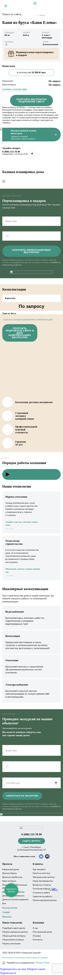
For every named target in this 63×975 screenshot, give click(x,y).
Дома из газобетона (12, 877)
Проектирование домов (45, 900)
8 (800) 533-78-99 (11, 151)
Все (4, 903)
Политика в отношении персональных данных (25, 957)
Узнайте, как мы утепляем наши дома (21, 523)
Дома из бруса (9, 873)
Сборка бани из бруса (13, 939)
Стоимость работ (41, 892)
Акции (6, 912)
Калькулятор (9, 907)
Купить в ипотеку (41, 873)
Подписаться (8, 973)
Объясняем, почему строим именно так (22, 570)
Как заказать (39, 869)
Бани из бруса (9, 881)
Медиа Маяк (43, 962)
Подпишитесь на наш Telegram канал (22, 969)
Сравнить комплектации (14, 89)
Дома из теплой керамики (15, 899)
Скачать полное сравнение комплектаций (28, 319)
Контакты (38, 939)
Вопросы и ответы (42, 884)
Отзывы (37, 935)
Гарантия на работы (42, 896)
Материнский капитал (44, 877)
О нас (35, 928)
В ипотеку (31, 72)
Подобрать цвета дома (13, 928)
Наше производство (43, 881)
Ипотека (7, 916)
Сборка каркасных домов (15, 931)
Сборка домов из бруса (13, 935)
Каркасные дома (10, 869)
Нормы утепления (11, 943)
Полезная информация (44, 888)
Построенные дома (42, 931)
